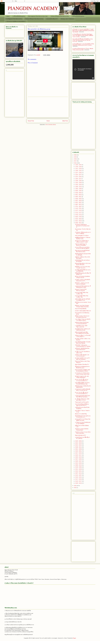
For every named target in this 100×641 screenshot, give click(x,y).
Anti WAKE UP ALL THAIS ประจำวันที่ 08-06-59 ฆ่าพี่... (82, 329)
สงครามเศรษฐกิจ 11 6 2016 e (82, 235)
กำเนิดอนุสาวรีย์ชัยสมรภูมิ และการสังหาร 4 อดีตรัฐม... (83, 233)
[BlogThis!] (45, 55)
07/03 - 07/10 (78, 214)
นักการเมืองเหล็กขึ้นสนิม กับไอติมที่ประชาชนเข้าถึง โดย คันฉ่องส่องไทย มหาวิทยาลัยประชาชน (82, 40)
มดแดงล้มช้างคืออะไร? (51, 18)
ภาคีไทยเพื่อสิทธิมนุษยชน (19, 16)
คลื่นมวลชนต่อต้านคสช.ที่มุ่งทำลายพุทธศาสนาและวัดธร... (82, 333)
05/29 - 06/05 (78, 441)
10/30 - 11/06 (78, 180)
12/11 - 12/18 (78, 168)
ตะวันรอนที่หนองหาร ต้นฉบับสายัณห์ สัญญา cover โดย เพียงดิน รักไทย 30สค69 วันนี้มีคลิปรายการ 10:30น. (82, 35)
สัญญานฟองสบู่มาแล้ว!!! (80, 435)
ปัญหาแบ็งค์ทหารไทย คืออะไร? (82, 364)
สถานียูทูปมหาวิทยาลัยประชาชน (14, 18)
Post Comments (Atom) (51, 124)
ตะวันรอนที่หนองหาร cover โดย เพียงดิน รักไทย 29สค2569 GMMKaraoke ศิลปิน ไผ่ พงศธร (83, 44)
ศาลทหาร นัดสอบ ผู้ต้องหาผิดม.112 (83, 310)
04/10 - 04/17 (78, 455)
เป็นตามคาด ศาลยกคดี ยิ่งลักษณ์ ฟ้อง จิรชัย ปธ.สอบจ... (82, 251)
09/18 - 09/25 (78, 192)
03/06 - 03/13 (78, 465)
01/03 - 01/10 (78, 483)
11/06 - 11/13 (78, 178)
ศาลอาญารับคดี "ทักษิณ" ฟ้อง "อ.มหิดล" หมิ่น (81, 293)
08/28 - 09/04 (78, 198)
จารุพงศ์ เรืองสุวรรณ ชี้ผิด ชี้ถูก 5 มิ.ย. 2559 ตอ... (82, 438)
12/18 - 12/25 (78, 166)
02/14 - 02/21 (78, 471)
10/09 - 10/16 (78, 186)
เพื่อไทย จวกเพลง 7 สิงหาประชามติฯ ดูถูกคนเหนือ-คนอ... (82, 316)
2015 (75, 485)
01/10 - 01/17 (78, 481)
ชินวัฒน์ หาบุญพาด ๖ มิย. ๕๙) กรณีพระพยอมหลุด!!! (82, 377)
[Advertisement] (48, 107)
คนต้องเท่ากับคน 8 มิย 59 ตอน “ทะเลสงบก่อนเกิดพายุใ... (82, 323)
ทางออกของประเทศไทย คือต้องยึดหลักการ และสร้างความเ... (82, 390)
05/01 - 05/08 (78, 449)
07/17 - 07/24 (78, 210)
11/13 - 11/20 (78, 176)
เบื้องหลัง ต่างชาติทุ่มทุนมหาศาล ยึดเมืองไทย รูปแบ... (82, 367)
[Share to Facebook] (48, 55)
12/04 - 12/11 (78, 170)
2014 (75, 487)
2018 (75, 159)
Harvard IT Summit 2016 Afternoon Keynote (80, 290)
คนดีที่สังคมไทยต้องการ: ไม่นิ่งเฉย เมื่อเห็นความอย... (82, 238)
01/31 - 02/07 (78, 475)
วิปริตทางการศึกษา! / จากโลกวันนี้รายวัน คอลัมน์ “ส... (82, 336)
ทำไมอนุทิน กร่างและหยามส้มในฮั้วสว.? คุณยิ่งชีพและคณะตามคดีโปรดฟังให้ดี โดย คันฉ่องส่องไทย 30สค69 (83, 31)
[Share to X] (46, 55)
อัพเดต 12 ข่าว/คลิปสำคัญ (81, 413)
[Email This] (44, 55)
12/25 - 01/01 (78, 164)
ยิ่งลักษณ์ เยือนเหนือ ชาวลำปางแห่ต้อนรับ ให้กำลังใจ (82, 264)
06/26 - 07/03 (78, 216)
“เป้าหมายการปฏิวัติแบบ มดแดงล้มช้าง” (15, 21)
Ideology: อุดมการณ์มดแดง (67, 18)
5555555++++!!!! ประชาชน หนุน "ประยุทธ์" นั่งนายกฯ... (82, 267)
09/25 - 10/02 (78, 190)
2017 (75, 160)
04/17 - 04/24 (78, 453)
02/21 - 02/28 (78, 469)
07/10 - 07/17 (78, 212)
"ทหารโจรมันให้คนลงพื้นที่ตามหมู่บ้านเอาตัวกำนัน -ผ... (82, 405)
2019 (75, 157)
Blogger (74, 638)
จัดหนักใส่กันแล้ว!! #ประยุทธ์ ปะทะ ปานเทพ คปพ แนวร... (83, 416)
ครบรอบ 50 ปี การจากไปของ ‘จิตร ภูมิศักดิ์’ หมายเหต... (82, 419)
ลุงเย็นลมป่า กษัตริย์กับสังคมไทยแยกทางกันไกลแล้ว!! (82, 349)
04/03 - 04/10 (78, 457)
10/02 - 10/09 (78, 188)
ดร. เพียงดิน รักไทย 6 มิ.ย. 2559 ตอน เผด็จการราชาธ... (82, 399)
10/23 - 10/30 (78, 182)
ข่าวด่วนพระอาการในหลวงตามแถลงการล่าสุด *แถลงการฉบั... (82, 373)
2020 (75, 155)
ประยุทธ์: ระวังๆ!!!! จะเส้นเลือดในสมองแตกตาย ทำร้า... (82, 280)
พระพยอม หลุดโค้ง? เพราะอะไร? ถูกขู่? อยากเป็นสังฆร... (82, 358)
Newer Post (31, 120)
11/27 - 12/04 (78, 172)
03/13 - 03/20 (78, 463)
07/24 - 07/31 (78, 208)
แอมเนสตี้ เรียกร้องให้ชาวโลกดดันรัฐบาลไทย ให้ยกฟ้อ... (82, 342)
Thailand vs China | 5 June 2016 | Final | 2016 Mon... (83, 432)
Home (7, 16)
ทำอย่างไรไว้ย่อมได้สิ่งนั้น (80, 308)
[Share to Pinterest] (49, 55)
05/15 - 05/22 (78, 445)
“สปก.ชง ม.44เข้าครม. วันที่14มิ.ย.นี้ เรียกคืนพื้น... (81, 244)
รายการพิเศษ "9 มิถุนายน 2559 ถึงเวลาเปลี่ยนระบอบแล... (82, 320)
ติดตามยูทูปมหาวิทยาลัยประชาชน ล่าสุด (37, 16)
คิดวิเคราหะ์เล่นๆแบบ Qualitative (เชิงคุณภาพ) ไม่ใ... (82, 277)
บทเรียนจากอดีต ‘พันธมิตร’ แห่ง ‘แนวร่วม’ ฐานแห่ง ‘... (82, 355)
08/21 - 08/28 (78, 200)
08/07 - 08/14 (78, 204)
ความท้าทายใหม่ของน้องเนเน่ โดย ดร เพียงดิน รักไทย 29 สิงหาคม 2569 (82, 49)
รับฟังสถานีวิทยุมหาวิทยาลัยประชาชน (60, 16)
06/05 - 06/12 (78, 222)
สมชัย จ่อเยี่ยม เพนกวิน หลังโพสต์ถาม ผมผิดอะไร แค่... (82, 299)
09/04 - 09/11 (78, 196)
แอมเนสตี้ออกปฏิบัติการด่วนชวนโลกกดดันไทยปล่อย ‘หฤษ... (82, 383)
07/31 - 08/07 (78, 206)
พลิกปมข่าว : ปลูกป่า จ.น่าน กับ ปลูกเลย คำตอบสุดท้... (82, 283)
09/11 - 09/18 (78, 194)
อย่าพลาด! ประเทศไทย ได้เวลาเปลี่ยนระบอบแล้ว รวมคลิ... (82, 241)
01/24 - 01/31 (78, 477)
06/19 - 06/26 (78, 218)
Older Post (65, 120)
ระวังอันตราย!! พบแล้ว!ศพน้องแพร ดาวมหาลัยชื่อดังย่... (82, 423)
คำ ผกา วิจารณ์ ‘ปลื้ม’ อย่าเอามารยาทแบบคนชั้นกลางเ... (81, 380)
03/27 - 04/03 (78, 459)
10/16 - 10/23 (78, 184)
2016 (75, 163)
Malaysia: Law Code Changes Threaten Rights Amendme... (82, 306)
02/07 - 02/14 (78, 473)
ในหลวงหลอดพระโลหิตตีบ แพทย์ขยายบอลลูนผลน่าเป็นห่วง (82, 370)
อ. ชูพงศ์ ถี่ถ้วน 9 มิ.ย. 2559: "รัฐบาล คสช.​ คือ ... (81, 326)
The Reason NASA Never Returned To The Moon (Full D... (82, 226)
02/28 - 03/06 (78, 467)
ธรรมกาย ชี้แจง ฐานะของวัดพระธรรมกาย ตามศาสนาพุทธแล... (82, 248)
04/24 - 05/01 (78, 451)
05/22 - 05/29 (78, 443)
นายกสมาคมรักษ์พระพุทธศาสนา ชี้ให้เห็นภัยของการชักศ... (83, 286)
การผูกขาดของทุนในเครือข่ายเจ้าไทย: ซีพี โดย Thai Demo (82, 396)
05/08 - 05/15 (78, 447)
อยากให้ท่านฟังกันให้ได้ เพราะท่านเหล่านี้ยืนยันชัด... (82, 270)
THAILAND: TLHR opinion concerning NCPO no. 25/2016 (82, 346)
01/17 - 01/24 (78, 479)
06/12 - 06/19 (78, 220)
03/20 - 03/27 (78, 461)
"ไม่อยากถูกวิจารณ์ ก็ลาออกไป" (82, 402)
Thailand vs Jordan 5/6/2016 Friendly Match (81, 429)
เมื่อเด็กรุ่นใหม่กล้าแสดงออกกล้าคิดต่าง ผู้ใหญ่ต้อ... (83, 254)
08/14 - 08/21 (78, 202)
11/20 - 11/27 (78, 174)
